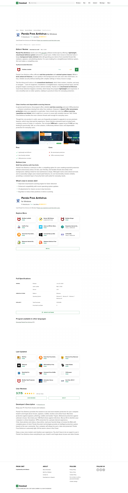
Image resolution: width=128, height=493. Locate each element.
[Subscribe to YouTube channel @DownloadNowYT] (104, 470)
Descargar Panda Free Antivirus (24, 322)
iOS (89, 2)
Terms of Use (73, 472)
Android (95, 2)
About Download (47, 469)
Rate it (64, 398)
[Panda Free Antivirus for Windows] (18, 35)
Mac (84, 2)
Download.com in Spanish (49, 477)
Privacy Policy (73, 469)
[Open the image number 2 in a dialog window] (75, 137)
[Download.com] (21, 3)
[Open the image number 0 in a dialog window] (27, 137)
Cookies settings (73, 481)
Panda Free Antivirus (39, 33)
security (44, 53)
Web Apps (102, 2)
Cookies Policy (73, 474)
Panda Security (41, 404)
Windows (78, 2)
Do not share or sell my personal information (75, 478)
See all (48, 248)
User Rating (36, 37)
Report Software (49, 312)
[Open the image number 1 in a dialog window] (51, 137)
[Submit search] (29, 3)
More (108, 3)
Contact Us (45, 474)
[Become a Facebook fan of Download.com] (98, 470)
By (25, 37)
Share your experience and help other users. (48, 40)
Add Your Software (47, 472)
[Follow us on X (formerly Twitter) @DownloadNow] (101, 470)
